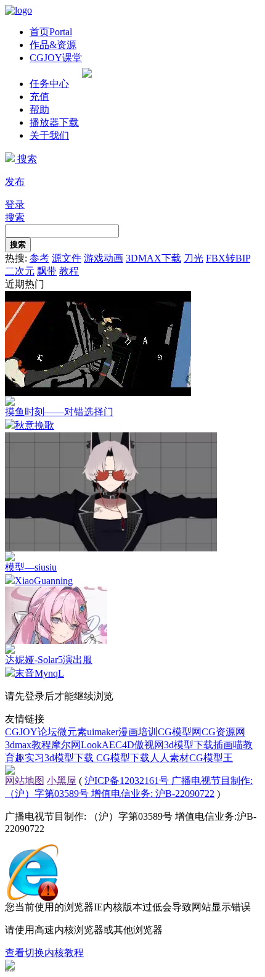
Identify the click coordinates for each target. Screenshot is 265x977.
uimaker (102, 732)
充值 (39, 96)
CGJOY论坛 (31, 732)
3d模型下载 (188, 745)
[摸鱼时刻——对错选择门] (98, 392)
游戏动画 (103, 258)
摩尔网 (66, 745)
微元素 (72, 732)
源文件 (66, 258)
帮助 (39, 109)
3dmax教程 (28, 745)
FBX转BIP (228, 258)
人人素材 (169, 757)
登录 (15, 204)
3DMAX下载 (153, 258)
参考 (39, 258)
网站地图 (24, 780)
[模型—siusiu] (111, 548)
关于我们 (49, 135)
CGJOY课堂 (56, 57)
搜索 (26, 159)
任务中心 (49, 83)
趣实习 (29, 757)
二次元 (20, 271)
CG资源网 (223, 732)
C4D (124, 745)
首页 (51, 32)
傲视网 (149, 745)
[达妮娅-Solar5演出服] (56, 640)
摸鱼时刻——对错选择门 (59, 411)
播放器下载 (54, 122)
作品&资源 (53, 44)
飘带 (47, 271)
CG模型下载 (123, 757)
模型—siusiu (31, 567)
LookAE (98, 745)
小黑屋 (61, 780)
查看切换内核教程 (44, 952)
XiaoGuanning (44, 580)
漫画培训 (138, 732)
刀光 (193, 258)
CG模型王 (211, 757)
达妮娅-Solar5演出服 (48, 659)
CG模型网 (180, 732)
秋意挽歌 (34, 425)
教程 (69, 271)
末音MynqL (39, 673)
